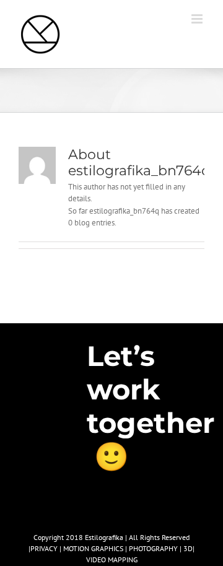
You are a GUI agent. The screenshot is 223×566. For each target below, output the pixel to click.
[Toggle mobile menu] (197, 18)
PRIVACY (44, 548)
